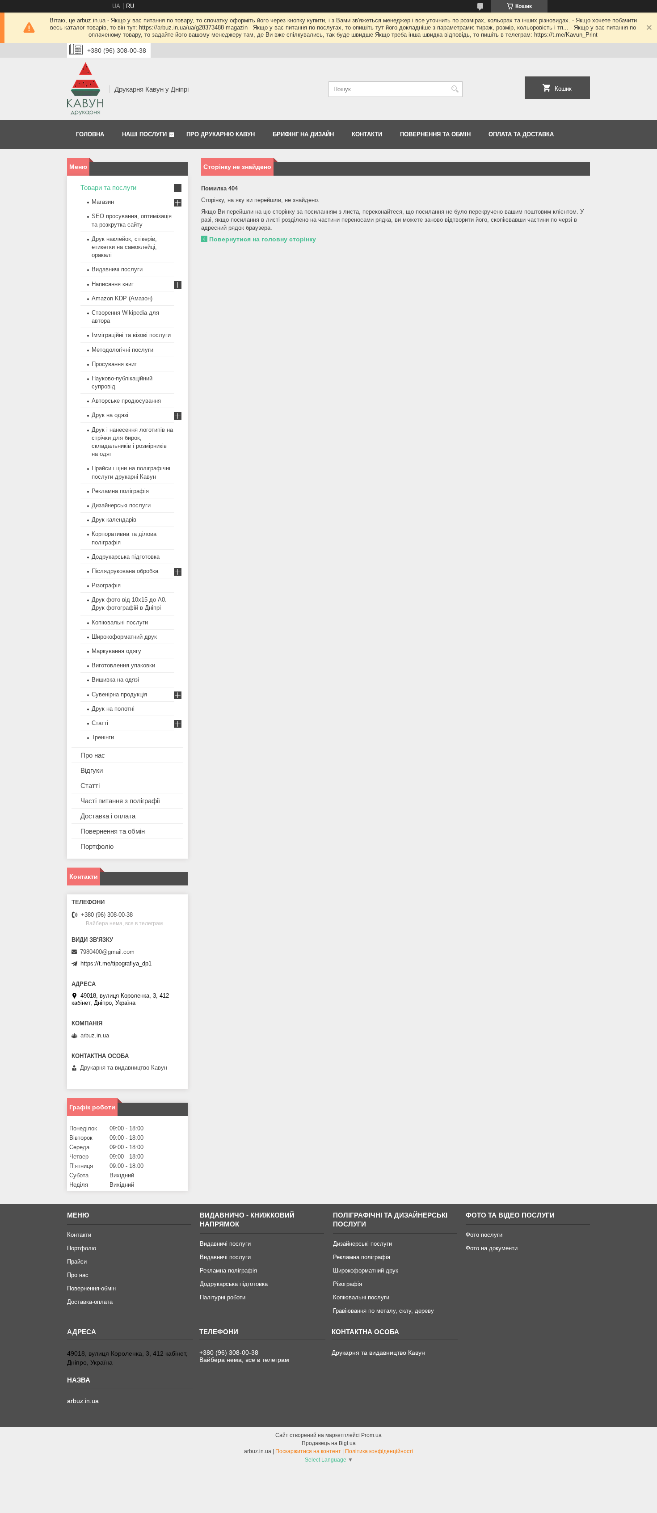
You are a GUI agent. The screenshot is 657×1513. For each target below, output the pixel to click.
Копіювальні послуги (120, 622)
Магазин (103, 201)
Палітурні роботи (222, 1297)
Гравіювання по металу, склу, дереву (383, 1310)
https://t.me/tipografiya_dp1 (116, 963)
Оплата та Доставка (521, 134)
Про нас (92, 755)
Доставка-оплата (90, 1301)
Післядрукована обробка (125, 571)
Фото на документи (492, 1248)
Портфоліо (97, 846)
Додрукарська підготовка (126, 556)
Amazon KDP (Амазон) (122, 298)
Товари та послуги (108, 187)
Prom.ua (371, 1435)
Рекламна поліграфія (120, 491)
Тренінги (103, 737)
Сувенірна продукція (119, 694)
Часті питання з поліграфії (120, 801)
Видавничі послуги (117, 269)
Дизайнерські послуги (121, 505)
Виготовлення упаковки (123, 665)
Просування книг (114, 364)
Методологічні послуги (122, 349)
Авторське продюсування (126, 400)
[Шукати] (455, 89)
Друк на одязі (110, 415)
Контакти (367, 134)
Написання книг (113, 284)
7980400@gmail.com (107, 951)
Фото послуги (484, 1234)
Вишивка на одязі (115, 679)
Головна (90, 134)
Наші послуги (144, 134)
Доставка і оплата (107, 816)
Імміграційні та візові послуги (131, 335)
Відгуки (91, 770)
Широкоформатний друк (124, 636)
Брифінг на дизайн (303, 134)
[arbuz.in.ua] (85, 89)
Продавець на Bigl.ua (329, 1443)
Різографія (106, 585)
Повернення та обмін (435, 134)
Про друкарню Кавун (220, 134)
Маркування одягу (116, 651)
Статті (100, 723)
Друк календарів (114, 519)
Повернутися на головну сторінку (262, 239)
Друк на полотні (113, 708)
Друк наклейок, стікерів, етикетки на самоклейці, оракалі (124, 247)
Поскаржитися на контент (308, 1451)
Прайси (77, 1261)
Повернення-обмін (91, 1288)
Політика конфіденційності (379, 1451)
